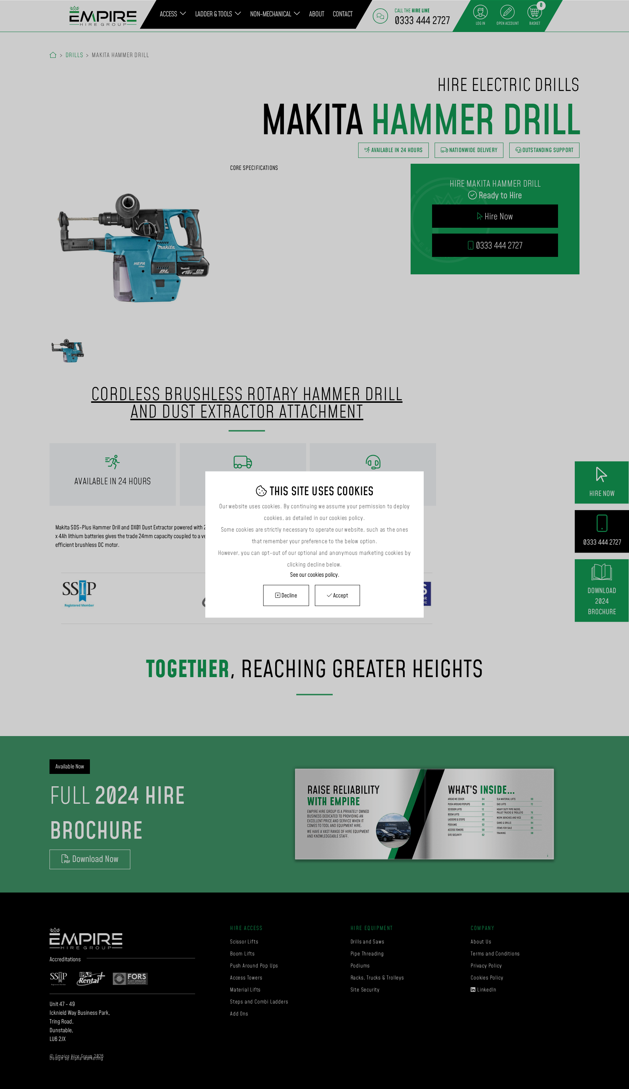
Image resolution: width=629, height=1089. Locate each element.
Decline (288, 596)
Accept (340, 596)
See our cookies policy (314, 575)
